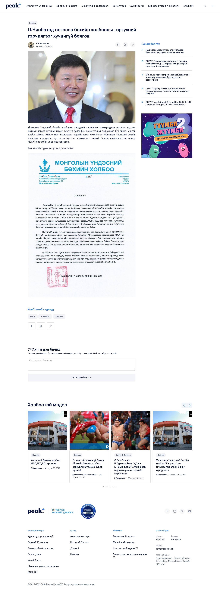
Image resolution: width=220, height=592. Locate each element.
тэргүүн (59, 316)
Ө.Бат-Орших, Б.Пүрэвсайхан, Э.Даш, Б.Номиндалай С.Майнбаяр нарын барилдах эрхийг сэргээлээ (130, 467)
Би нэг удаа (119, 5)
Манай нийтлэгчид (124, 542)
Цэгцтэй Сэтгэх (79, 542)
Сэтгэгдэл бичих (80, 377)
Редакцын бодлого (124, 536)
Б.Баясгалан (42, 43)
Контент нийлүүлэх (124, 548)
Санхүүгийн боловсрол (95, 5)
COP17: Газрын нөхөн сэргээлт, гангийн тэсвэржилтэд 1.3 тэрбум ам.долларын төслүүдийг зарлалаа (166, 63)
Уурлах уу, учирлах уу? (39, 5)
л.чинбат (45, 316)
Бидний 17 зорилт (67, 5)
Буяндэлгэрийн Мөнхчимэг (85, 475)
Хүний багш (137, 5)
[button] (205, 6)
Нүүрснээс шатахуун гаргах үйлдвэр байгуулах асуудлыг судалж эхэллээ (165, 51)
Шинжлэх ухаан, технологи (163, 5)
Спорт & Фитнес (123, 455)
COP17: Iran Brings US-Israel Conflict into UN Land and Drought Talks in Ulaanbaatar (168, 103)
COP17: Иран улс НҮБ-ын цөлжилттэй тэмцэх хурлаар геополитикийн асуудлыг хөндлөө (167, 91)
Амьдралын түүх (79, 536)
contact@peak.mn (164, 549)
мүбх (32, 316)
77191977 (160, 539)
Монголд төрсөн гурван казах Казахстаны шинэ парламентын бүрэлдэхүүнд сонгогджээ (168, 77)
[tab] (103, 486)
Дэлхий (74, 548)
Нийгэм (32, 23)
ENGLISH (188, 5)
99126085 (176, 539)
